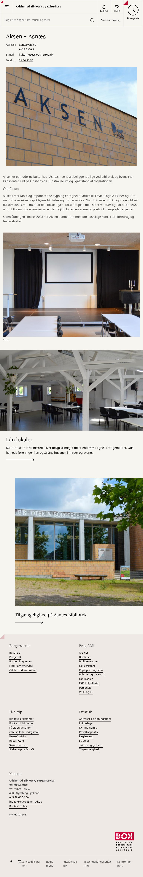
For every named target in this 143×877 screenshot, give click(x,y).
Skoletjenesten (18, 745)
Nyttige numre (88, 728)
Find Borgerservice (21, 666)
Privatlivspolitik (88, 732)
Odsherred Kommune (22, 670)
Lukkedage (86, 723)
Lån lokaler (86, 679)
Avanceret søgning (110, 20)
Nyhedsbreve (17, 815)
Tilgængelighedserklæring (98, 864)
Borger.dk (15, 657)
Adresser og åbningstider (95, 719)
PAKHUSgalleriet (89, 683)
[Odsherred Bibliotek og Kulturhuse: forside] (124, 841)
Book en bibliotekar (21, 723)
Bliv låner (85, 657)
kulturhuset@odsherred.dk (36, 55)
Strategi (84, 741)
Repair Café (16, 741)
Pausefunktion (18, 736)
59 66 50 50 (26, 60)
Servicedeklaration (31, 864)
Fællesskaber (87, 666)
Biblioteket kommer (21, 719)
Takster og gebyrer (91, 745)
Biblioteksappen (89, 661)
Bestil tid (14, 653)
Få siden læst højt (20, 728)
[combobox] (48, 20)
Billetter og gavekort (91, 675)
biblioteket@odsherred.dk (25, 802)
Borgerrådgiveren (20, 661)
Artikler (83, 653)
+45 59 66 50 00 (19, 797)
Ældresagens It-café (21, 750)
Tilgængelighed (89, 750)
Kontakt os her (18, 806)
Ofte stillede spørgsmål (24, 732)
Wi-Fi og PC (86, 692)
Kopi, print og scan (91, 670)
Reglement (86, 736)
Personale (85, 688)
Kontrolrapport (124, 864)
